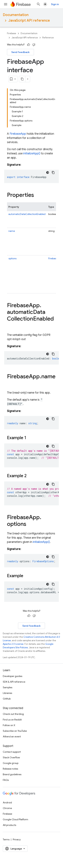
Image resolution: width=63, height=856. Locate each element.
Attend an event (12, 736)
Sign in (55, 4)
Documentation (16, 15)
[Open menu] (5, 4)
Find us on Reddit (12, 719)
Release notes (10, 768)
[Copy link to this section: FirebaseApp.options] (29, 524)
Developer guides (12, 676)
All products (9, 825)
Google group (10, 763)
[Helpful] (28, 44)
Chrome (7, 808)
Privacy (17, 839)
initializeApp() (31, 153)
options (12, 258)
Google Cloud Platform (15, 819)
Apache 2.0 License (13, 643)
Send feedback (20, 52)
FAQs (6, 780)
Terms (6, 839)
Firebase (11, 33)
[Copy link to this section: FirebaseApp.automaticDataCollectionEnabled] (10, 326)
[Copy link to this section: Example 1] (29, 438)
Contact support (12, 751)
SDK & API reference (14, 681)
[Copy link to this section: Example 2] (30, 476)
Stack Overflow (11, 757)
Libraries (7, 693)
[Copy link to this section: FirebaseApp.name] (10, 383)
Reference (48, 37)
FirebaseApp (18, 134)
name (11, 231)
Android (7, 802)
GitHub (7, 698)
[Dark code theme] (47, 172)
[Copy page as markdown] (22, 79)
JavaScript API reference (29, 20)
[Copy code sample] (53, 172)
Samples (7, 687)
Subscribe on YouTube (15, 730)
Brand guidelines (12, 774)
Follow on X (9, 725)
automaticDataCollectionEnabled (27, 214)
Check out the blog (13, 714)
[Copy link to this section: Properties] (37, 195)
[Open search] (38, 4)
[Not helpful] (33, 44)
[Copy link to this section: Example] (26, 576)
